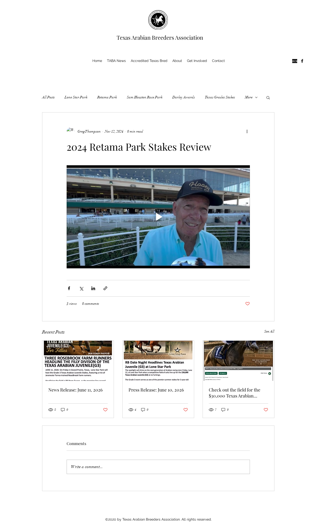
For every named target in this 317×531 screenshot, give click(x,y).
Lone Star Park (76, 97)
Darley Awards (183, 97)
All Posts (48, 97)
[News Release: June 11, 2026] (78, 361)
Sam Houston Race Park (144, 97)
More (249, 97)
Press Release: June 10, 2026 (156, 390)
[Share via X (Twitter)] (81, 288)
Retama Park (107, 97)
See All (269, 331)
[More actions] (247, 131)
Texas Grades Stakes (220, 97)
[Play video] (158, 216)
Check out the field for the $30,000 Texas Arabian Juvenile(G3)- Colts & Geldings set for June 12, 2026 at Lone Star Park (237, 393)
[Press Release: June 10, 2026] (158, 361)
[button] (268, 97)
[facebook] (302, 60)
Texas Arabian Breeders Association (160, 37)
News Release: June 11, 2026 (75, 390)
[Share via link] (105, 288)
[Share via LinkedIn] (93, 288)
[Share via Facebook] (69, 288)
